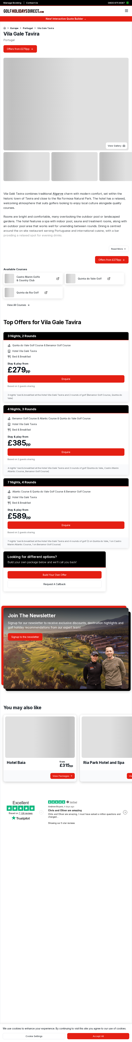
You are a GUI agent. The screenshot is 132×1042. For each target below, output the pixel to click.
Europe (14, 28)
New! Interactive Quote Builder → (66, 18)
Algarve (58, 193)
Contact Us (32, 2)
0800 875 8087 (116, 2)
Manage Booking (12, 2)
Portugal (28, 28)
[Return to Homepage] (4, 28)
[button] (116, 145)
